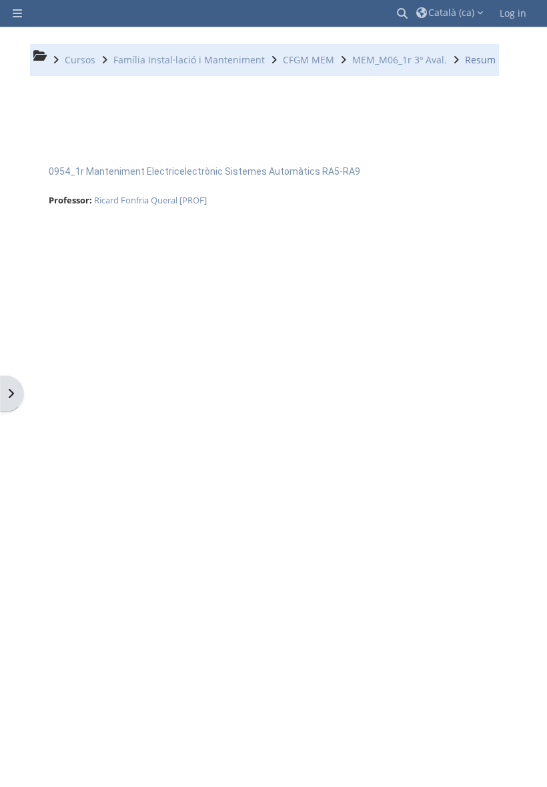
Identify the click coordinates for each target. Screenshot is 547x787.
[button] (403, 13)
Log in (513, 13)
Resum (480, 59)
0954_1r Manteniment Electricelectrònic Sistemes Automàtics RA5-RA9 (204, 171)
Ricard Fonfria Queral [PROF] (150, 200)
